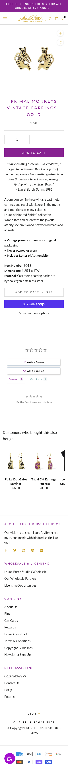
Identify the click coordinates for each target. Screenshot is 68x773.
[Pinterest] (32, 550)
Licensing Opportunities (20, 585)
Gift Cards (11, 620)
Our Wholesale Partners (20, 578)
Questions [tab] (36, 379)
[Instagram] (23, 550)
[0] (63, 18)
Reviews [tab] (13, 379)
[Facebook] (5, 550)
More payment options (34, 313)
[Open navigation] (5, 18)
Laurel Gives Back (16, 634)
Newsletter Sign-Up (17, 654)
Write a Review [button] (35, 362)
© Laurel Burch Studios (34, 722)
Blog (7, 614)
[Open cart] (56, 18)
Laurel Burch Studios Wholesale (25, 572)
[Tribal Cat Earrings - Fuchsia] (43, 461)
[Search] (50, 18)
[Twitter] (14, 550)
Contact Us (11, 683)
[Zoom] (60, 33)
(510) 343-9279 (15, 676)
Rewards (10, 627)
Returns (9, 697)
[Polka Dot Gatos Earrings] (16, 461)
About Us (10, 607)
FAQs (8, 690)
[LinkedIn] (41, 550)
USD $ (32, 713)
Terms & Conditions (17, 641)
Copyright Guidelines (18, 648)
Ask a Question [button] (35, 370)
